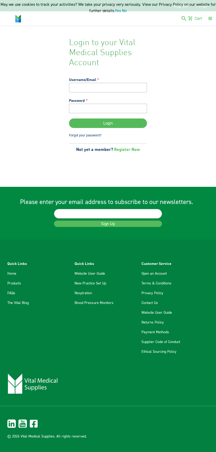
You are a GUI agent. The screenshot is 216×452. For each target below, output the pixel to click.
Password (77, 100)
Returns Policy (152, 322)
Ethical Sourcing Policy (158, 351)
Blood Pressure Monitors (94, 303)
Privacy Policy (152, 293)
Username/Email (82, 79)
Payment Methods (155, 332)
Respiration (83, 293)
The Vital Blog (18, 303)
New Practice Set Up (90, 283)
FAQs (11, 293)
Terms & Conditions (156, 283)
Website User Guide (90, 273)
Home (11, 273)
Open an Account (154, 273)
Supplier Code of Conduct (160, 342)
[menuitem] (108, 424)
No (124, 10)
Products (14, 283)
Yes (118, 10)
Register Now (127, 149)
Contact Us (149, 303)
